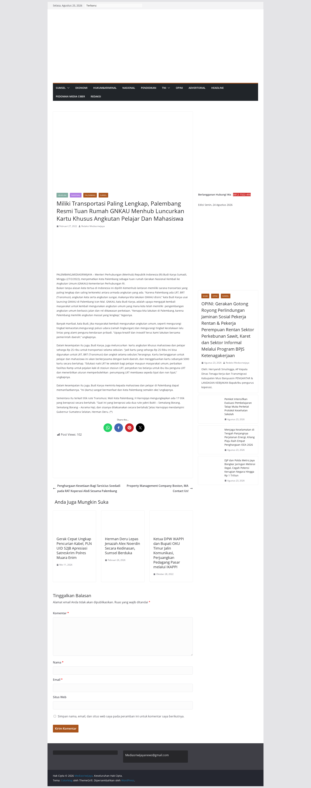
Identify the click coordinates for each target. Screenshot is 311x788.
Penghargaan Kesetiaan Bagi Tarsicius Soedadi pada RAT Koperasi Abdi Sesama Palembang (88, 488)
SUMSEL (61, 87)
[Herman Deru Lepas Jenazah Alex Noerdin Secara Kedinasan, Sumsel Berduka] (122, 513)
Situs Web (59, 697)
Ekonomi (81, 87)
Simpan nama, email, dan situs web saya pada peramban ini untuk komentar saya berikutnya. (121, 716)
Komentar (61, 613)
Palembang (90, 195)
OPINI (179, 87)
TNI (164, 87)
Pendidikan (148, 87)
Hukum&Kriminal (105, 87)
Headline (217, 87)
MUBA (205, 296)
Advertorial (197, 87)
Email (58, 680)
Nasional (128, 87)
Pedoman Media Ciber (70, 96)
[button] (68, 87)
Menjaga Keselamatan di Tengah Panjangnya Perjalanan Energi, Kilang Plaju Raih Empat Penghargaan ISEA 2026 (239, 437)
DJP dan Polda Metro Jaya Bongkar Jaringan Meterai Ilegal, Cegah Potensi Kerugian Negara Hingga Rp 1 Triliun (239, 468)
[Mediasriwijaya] (155, 12)
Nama (58, 662)
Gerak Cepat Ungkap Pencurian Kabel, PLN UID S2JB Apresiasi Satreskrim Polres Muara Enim (74, 548)
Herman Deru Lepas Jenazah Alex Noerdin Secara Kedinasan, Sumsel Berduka (122, 545)
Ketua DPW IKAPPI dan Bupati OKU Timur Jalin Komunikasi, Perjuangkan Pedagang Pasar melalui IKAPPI (168, 552)
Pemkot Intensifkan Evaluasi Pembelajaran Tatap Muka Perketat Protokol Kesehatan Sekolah (238, 406)
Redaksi (96, 96)
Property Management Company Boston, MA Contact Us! (157, 488)
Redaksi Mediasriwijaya (93, 226)
